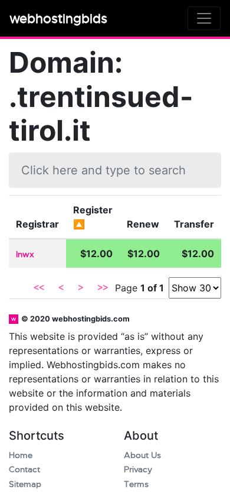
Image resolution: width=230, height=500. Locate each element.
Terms (136, 484)
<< (39, 288)
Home (20, 455)
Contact (24, 470)
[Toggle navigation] (204, 18)
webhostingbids (58, 19)
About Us (142, 455)
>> (102, 288)
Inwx (25, 254)
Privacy (138, 470)
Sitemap (25, 484)
